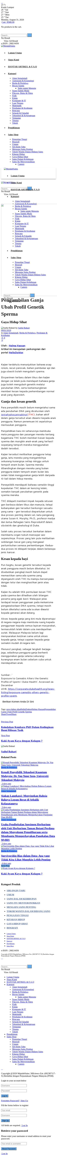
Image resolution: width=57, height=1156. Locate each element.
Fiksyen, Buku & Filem (22, 93)
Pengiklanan (14, 128)
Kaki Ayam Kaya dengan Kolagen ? (21, 873)
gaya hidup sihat (13, 709)
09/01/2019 (6, 330)
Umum (15, 144)
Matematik (16, 105)
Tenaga (15, 120)
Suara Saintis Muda (20, 91)
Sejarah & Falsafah (20, 113)
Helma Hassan (17, 346)
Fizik (14, 95)
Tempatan (16, 118)
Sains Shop (13, 134)
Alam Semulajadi (19, 78)
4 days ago (6, 863)
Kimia (15, 98)
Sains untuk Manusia (27, 88)
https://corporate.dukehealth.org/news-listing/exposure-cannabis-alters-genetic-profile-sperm (28, 692)
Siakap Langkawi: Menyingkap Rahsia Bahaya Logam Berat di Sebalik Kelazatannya (24, 799)
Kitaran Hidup (18, 154)
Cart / (8, 22)
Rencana (16, 110)
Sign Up (24, 1100)
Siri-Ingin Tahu (18, 147)
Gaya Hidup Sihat (20, 157)
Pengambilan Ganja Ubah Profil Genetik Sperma (28, 710)
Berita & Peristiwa (20, 83)
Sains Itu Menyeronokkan (23, 162)
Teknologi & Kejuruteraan (23, 115)
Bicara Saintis (18, 86)
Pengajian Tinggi (19, 139)
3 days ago (6, 783)
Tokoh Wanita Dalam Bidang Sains (27, 152)
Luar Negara (17, 103)
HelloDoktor (16, 353)
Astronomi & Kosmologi (23, 81)
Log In (24, 1125)
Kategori (12, 73)
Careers (21, 164)
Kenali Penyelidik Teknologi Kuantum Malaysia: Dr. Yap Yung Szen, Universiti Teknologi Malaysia (25, 776)
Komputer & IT (19, 100)
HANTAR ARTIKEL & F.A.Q (22, 66)
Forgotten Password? (10, 1100)
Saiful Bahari (24, 328)
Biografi (15, 142)
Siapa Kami (13, 60)
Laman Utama (15, 53)
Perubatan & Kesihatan (22, 108)
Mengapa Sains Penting (22, 149)
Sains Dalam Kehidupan (22, 159)
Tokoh (15, 123)
